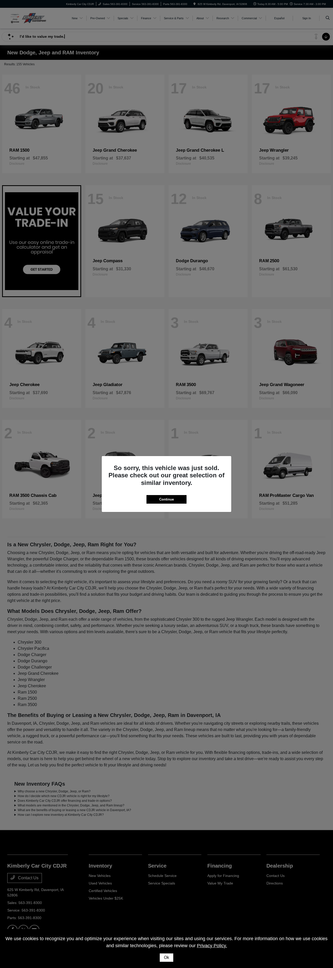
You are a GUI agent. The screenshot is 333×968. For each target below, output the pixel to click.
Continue (166, 499)
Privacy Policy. (212, 945)
